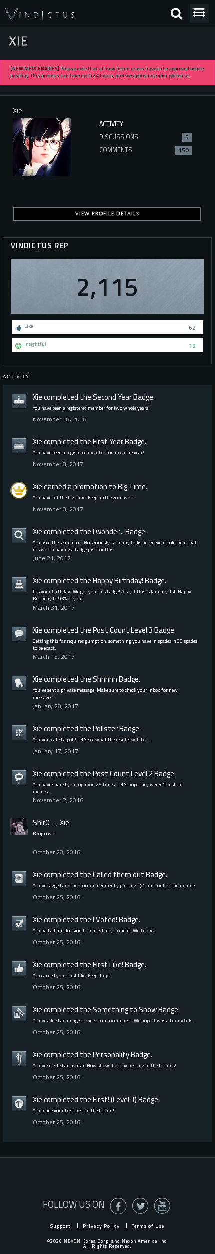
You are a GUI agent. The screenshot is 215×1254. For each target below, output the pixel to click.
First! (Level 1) (115, 1099)
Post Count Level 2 (123, 773)
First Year (108, 441)
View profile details (108, 214)
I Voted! (105, 919)
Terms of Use (148, 1226)
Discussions (144, 137)
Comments (144, 150)
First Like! (108, 964)
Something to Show (125, 1009)
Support (60, 1226)
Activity (112, 124)
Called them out (118, 874)
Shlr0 (41, 822)
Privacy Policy (101, 1226)
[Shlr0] (19, 826)
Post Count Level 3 (123, 630)
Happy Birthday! (118, 580)
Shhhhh (105, 679)
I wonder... (108, 531)
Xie (37, 397)
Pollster (105, 728)
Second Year (112, 397)
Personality (111, 1054)
